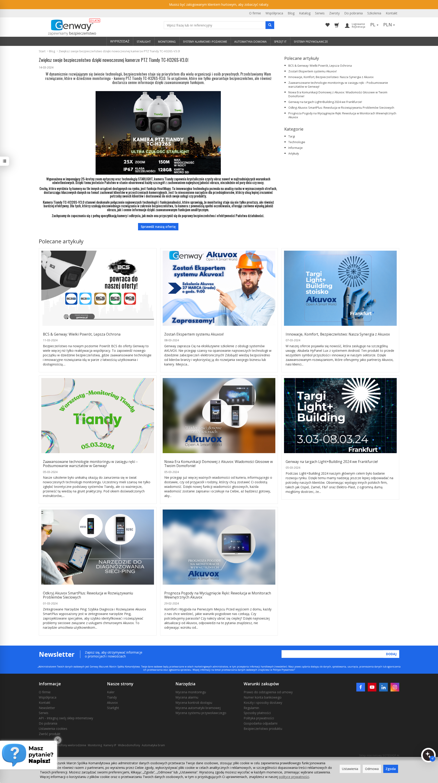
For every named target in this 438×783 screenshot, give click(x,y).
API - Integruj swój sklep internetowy (66, 718)
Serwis (320, 13)
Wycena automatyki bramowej (198, 708)
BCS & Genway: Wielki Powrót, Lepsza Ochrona (320, 66)
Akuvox (112, 702)
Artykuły (293, 153)
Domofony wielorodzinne (69, 745)
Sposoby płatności (257, 713)
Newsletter (47, 708)
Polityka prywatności (259, 718)
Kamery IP (110, 745)
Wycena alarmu (186, 697)
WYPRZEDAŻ (119, 41)
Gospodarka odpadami (260, 723)
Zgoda (391, 769)
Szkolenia (374, 13)
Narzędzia (185, 683)
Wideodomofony (129, 745)
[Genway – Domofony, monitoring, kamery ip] (70, 28)
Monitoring (95, 745)
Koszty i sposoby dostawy (263, 702)
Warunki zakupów (261, 683)
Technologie (296, 142)
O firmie (255, 13)
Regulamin (251, 708)
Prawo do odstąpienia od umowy (268, 692)
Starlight (113, 708)
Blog (291, 13)
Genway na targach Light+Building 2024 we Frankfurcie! (325, 102)
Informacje (295, 148)
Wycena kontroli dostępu (193, 702)
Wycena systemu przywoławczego (200, 713)
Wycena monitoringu (190, 692)
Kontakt (391, 13)
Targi (291, 136)
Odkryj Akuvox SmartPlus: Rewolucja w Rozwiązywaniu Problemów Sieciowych (341, 108)
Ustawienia (350, 769)
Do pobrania (353, 13)
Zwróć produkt (49, 734)
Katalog (304, 13)
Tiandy (112, 697)
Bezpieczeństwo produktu (263, 728)
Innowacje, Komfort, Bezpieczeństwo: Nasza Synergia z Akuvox (331, 77)
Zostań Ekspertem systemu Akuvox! (312, 71)
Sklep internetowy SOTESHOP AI (379, 755)
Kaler (111, 692)
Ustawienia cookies (53, 728)
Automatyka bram (153, 745)
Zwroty (334, 13)
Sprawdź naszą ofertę (158, 226)
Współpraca (274, 13)
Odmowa (372, 769)
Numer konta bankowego (263, 697)
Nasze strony (120, 683)
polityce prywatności (294, 777)
